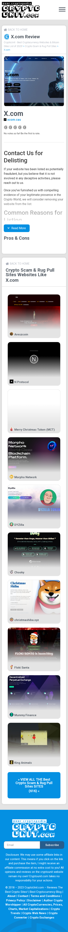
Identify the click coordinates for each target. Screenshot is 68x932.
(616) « (34, 791)
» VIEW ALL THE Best (34, 779)
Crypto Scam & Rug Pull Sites (40, 46)
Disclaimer (34, 900)
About (11, 896)
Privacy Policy (15, 900)
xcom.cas (14, 119)
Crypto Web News (34, 913)
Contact (23, 896)
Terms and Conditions (45, 896)
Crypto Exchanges (42, 917)
